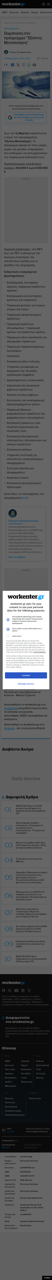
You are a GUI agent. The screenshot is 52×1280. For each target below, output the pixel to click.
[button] (26, 636)
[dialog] (26, 640)
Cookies (47, 1278)
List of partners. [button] (40, 652)
